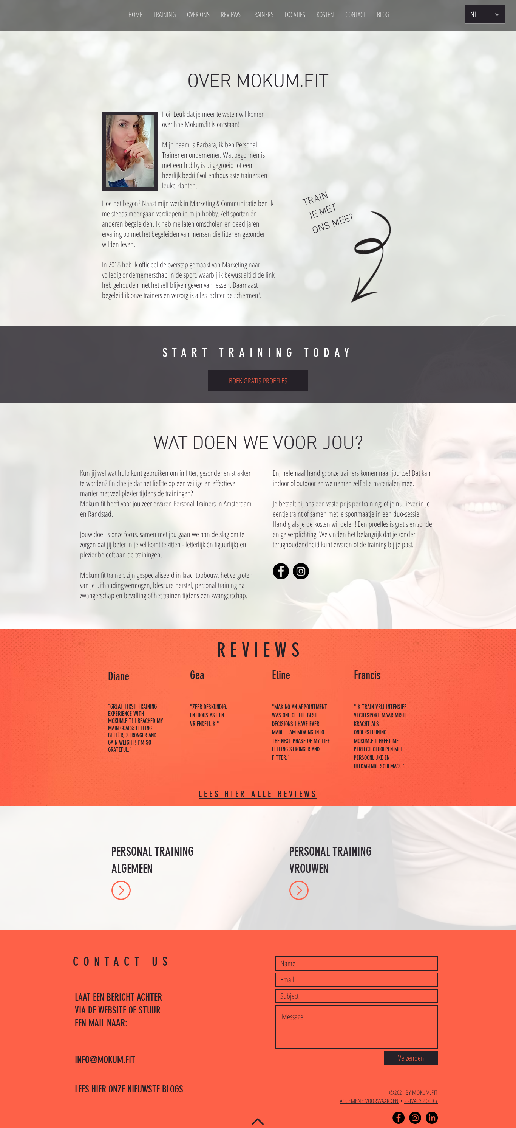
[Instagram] (301, 571)
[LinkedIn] (432, 1118)
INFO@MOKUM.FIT (105, 1060)
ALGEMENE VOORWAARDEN (369, 1101)
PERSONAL (133, 851)
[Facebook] (281, 571)
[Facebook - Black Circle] (398, 1118)
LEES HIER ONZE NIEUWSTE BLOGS (129, 1089)
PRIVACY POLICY (421, 1101)
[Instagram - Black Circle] (415, 1118)
